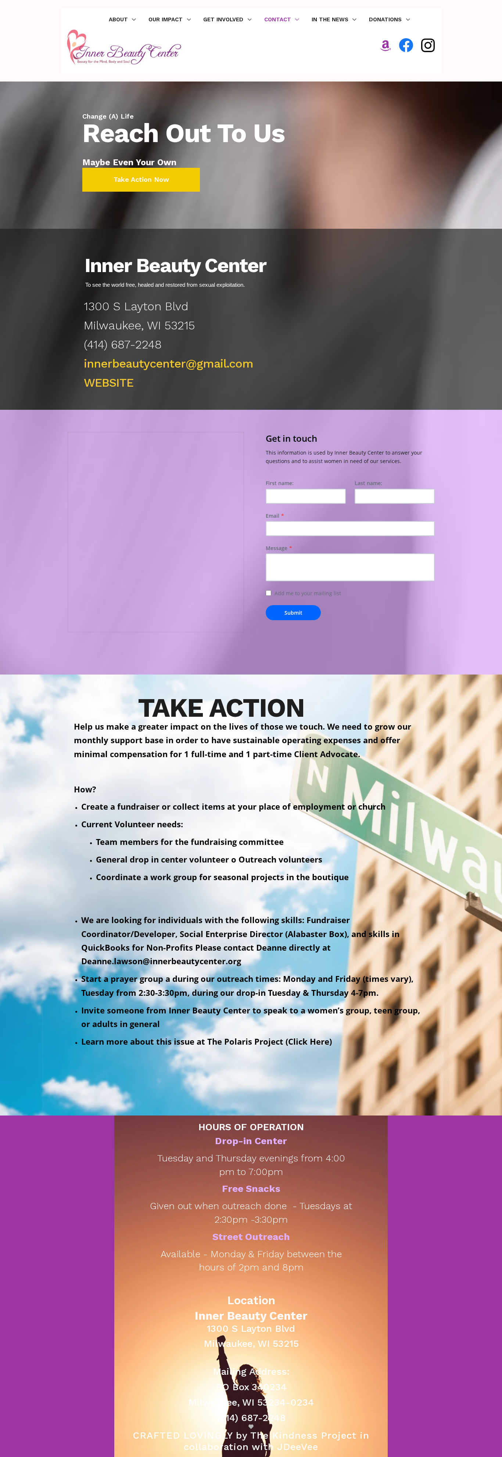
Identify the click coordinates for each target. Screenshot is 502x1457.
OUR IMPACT (166, 19)
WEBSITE (108, 383)
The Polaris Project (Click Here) (269, 1041)
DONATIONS (386, 19)
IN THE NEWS (331, 19)
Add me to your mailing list (308, 593)
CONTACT (278, 19)
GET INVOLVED (224, 19)
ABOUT (119, 19)
